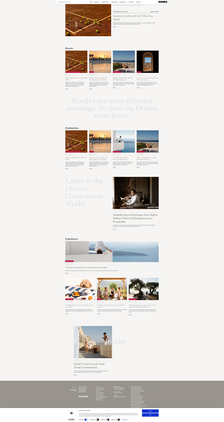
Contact (98, 386)
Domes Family (77, 357)
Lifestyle (131, 2)
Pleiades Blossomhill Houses (138, 405)
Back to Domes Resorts (65, 2)
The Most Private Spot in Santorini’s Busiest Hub (120, 158)
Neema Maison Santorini (137, 402)
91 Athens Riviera (135, 392)
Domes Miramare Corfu (137, 388)
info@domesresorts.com (119, 396)
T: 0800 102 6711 (117, 392)
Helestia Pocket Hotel (137, 407)
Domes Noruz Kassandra (137, 401)
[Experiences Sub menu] (126, 2)
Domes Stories (100, 389)
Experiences (122, 2)
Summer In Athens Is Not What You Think (133, 17)
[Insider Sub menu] (140, 2)
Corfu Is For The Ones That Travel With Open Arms (147, 79)
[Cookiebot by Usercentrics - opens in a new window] (71, 420)
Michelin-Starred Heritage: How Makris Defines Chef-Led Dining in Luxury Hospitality (135, 218)
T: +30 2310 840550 (118, 389)
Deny (150, 414)
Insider (138, 2)
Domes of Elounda (136, 386)
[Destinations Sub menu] (109, 2)
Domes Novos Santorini (137, 396)
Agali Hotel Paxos (135, 404)
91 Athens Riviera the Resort (120, 11)
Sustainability (99, 398)
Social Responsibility (101, 396)
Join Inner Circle (100, 388)
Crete (91, 151)
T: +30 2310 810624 (118, 387)
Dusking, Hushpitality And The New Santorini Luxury (122, 79)
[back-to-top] (151, 387)
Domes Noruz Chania (136, 399)
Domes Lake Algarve (136, 395)
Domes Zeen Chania (136, 389)
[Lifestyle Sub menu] (134, 2)
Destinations (105, 2)
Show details (124, 419)
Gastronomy (114, 2)
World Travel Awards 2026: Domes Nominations (89, 365)
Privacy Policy (99, 392)
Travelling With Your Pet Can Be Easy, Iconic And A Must (79, 306)
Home (114, 5)
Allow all (150, 411)
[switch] (97, 420)
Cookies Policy (100, 395)
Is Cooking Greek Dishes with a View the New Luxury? (111, 306)
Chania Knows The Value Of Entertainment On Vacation (98, 79)
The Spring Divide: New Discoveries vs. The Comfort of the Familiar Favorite (142, 306)
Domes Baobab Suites (136, 398)
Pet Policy (98, 399)
